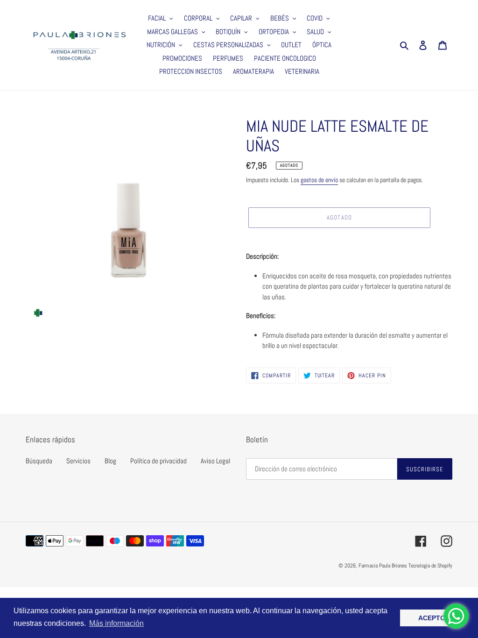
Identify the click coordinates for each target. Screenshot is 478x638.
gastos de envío (319, 180)
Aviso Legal (215, 460)
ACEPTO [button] (431, 618)
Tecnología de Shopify (430, 565)
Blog (110, 460)
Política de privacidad (158, 460)
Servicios (78, 460)
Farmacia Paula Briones (382, 565)
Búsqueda (39, 460)
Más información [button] (116, 623)
